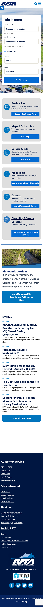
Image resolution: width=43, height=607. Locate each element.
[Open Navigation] (39, 3)
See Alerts (25, 159)
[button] (2, 8)
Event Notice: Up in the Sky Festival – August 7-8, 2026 (18, 367)
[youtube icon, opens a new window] (30, 585)
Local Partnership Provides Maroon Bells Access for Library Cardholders (19, 401)
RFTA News (5, 321)
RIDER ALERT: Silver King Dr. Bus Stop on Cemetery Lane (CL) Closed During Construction (19, 329)
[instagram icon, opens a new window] (18, 585)
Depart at (11, 51)
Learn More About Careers (25, 206)
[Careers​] (7, 197)
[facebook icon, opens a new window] (11, 585)
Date (6, 67)
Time (6, 56)
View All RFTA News (22, 418)
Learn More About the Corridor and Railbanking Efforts (21, 297)
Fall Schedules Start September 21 (14, 351)
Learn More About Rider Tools (25, 183)
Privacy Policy (21, 601)
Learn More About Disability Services (25, 233)
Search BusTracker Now (25, 114)
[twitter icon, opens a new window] (24, 585)
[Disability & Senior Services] (7, 219)
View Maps (25, 136)
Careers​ (16, 195)
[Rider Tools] (7, 174)
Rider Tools (18, 172)
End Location (9, 37)
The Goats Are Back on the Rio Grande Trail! (20, 383)
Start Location (10, 24)
